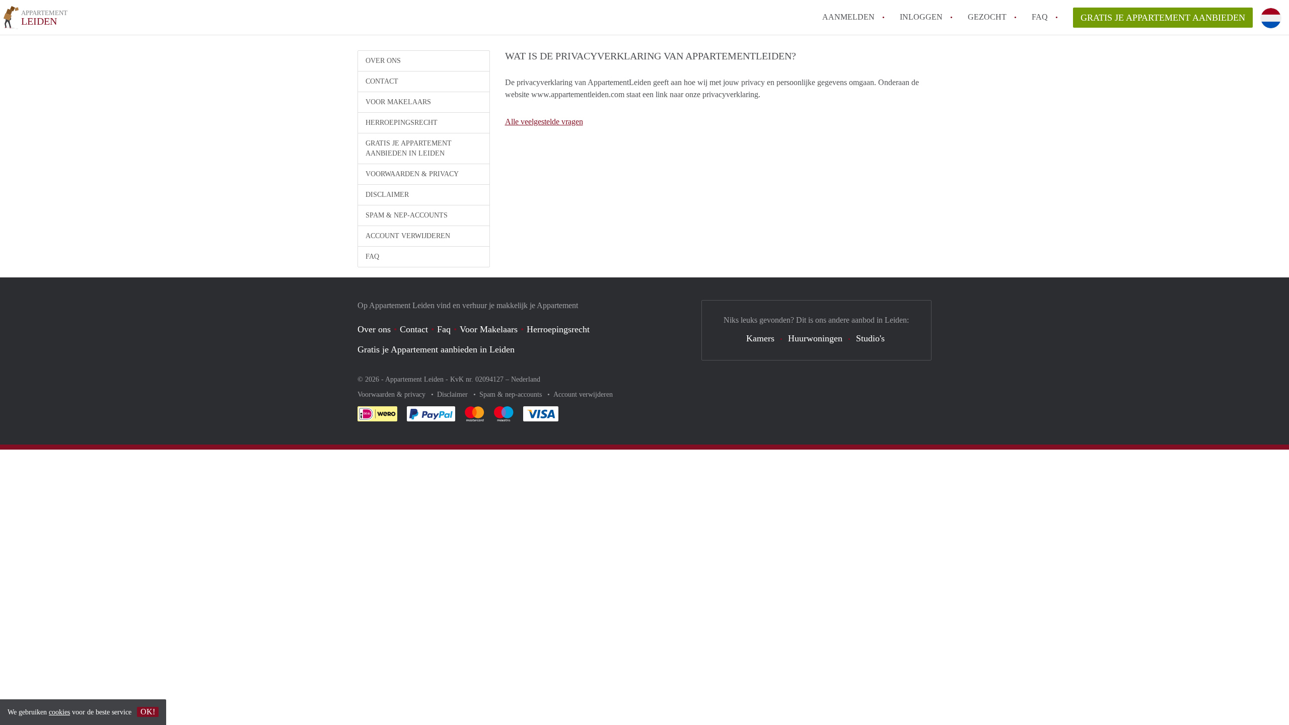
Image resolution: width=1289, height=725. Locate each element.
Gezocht (987, 17)
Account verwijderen (408, 236)
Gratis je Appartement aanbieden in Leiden (409, 148)
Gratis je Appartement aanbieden (1163, 18)
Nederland (525, 379)
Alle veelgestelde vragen (544, 121)
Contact (382, 81)
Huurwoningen (815, 338)
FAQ (1040, 17)
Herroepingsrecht (402, 122)
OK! (147, 711)
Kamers (760, 338)
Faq (444, 329)
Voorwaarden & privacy (412, 174)
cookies (59, 712)
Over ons (383, 60)
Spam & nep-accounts (407, 215)
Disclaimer (387, 194)
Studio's (870, 338)
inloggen (921, 17)
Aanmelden (848, 17)
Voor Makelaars (398, 102)
